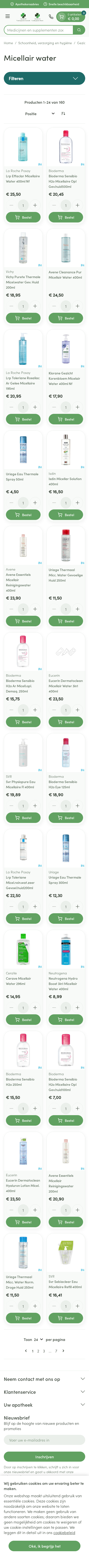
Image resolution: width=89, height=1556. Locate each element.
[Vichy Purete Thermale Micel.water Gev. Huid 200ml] (23, 248)
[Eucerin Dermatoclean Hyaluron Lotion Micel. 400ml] (23, 1151)
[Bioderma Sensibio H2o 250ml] (23, 1050)
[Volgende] (62, 1350)
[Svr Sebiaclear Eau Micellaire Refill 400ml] (66, 1252)
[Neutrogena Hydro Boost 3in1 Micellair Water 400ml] (66, 949)
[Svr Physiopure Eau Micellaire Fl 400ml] (23, 752)
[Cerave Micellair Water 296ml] (23, 949)
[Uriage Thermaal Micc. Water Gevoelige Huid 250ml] (66, 545)
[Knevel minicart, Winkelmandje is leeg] (61, 16)
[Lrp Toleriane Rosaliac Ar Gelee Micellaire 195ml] (23, 349)
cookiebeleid (64, 1532)
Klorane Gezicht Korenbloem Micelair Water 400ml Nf (64, 378)
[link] (26, 1350)
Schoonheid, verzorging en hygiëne (45, 42)
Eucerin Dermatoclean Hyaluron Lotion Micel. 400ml (23, 1185)
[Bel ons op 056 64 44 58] (51, 16)
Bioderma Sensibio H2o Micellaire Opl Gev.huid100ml (63, 1084)
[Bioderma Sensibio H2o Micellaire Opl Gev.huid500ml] (66, 147)
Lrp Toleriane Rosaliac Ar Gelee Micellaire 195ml (23, 383)
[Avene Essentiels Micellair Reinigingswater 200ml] (66, 1151)
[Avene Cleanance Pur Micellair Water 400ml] (66, 248)
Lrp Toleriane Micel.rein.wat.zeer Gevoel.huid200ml (20, 882)
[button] (44, 78)
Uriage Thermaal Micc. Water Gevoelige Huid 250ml (66, 575)
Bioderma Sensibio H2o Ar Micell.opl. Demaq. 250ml (20, 685)
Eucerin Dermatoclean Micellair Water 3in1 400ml (66, 685)
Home (8, 42)
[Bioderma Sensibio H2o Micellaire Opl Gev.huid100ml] (66, 1050)
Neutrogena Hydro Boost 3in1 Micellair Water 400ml (63, 983)
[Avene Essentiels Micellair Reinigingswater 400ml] (23, 545)
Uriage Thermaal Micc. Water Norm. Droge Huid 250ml (20, 1282)
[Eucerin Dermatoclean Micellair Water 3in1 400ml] (66, 651)
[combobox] (38, 30)
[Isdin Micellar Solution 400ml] (66, 450)
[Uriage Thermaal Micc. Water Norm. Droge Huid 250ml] (23, 1252)
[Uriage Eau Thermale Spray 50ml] (23, 450)
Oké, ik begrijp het (45, 1546)
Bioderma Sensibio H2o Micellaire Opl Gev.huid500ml (63, 181)
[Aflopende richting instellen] (63, 113)
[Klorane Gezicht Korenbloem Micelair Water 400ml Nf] (66, 349)
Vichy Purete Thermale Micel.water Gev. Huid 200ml (23, 282)
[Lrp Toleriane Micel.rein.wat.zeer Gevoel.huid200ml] (23, 848)
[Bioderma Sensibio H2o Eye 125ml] (66, 752)
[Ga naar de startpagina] (30, 16)
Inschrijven (44, 1456)
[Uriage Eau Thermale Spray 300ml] (66, 848)
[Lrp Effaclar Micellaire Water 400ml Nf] (23, 147)
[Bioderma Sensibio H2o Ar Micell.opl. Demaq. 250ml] (23, 651)
